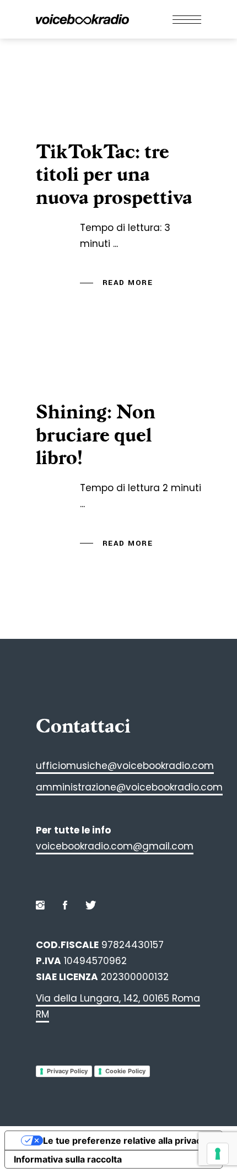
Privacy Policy (67, 1071)
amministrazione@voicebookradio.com (129, 787)
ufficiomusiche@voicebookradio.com (125, 765)
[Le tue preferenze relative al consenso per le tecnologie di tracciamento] (217, 1153)
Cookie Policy (125, 1071)
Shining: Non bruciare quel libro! (95, 435)
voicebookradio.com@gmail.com (114, 846)
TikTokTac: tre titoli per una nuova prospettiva (114, 174)
